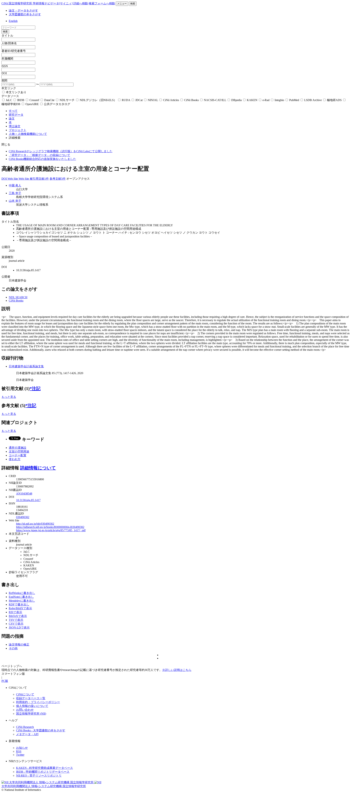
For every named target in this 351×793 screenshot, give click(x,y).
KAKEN (252, 100)
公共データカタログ (56, 104)
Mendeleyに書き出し (22, 600)
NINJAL (153, 100)
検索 (132, 3)
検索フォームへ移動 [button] (102, 3)
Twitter (20, 754)
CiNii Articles (171, 100)
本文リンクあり (15, 92)
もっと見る (8, 396)
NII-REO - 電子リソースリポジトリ (39, 775)
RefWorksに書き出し (22, 593)
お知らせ (22, 747)
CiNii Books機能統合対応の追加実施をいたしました (42, 158)
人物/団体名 (9, 43)
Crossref (34, 100)
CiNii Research (25, 726)
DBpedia (236, 100)
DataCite (49, 100)
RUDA (126, 100)
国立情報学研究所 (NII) (31, 713)
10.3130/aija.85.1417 (28, 500)
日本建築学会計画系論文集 (26, 366)
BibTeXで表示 (18, 616)
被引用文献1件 (39, 178)
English (13, 20)
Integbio (279, 100)
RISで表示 (15, 612)
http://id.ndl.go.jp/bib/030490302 (35, 523)
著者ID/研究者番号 (13, 50)
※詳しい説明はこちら (176, 669)
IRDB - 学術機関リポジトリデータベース (42, 771)
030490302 (22, 517)
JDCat (139, 100)
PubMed (294, 100)
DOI (4, 73)
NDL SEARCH (18, 297)
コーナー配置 (17, 455)
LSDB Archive (312, 100)
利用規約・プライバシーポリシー (38, 702)
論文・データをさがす (23, 10)
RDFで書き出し (19, 604)
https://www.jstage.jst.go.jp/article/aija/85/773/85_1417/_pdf (51, 530)
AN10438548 (24, 493)
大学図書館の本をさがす (25, 14)
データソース (10, 96)
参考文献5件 (58, 178)
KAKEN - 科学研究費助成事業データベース (44, 767)
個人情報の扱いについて (32, 705)
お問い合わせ (25, 709)
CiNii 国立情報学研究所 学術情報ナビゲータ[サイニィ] (37, 3)
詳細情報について (38, 467)
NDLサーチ (67, 100)
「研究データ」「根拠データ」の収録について (39, 155)
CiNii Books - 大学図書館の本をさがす (40, 730)
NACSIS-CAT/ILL (215, 100)
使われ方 (14, 459)
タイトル (7, 35)
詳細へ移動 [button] (80, 3)
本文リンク (8, 88)
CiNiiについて (25, 694)
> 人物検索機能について (31, 133)
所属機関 (7, 58)
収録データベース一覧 (30, 698)
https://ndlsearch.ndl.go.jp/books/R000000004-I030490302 (50, 527)
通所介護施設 (17, 447)
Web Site (13, 178)
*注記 (35, 388)
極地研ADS (334, 100)
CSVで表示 (16, 623)
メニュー (122, 3)
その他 (13, 648)
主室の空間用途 (19, 451)
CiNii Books (191, 100)
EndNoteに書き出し (21, 596)
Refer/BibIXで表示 (20, 608)
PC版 (4, 680)
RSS (18, 751)
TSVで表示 (16, 619)
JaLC (9, 100)
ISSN (4, 66)
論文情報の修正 (19, 644)
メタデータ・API (27, 734)
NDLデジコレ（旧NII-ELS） (98, 100)
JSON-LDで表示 (19, 627)
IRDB (20, 100)
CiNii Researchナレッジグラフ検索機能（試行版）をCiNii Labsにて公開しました (60, 151)
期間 (4, 80)
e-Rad (266, 100)
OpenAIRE (32, 104)
